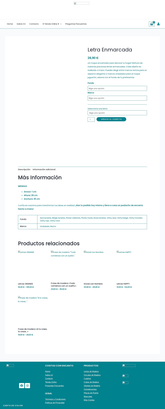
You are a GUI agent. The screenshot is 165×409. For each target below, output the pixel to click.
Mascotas (88, 396)
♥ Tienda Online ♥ (51, 24)
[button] (60, 23)
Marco (91, 92)
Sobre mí (21, 24)
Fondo (91, 83)
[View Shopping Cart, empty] (151, 23)
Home (10, 24)
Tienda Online (51, 382)
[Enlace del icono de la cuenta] (158, 24)
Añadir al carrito (111, 119)
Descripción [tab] (24, 169)
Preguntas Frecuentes (76, 24)
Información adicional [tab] (44, 169)
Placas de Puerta (91, 393)
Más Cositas (89, 400)
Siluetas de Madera (92, 386)
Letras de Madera (91, 371)
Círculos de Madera (92, 375)
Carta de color (13, 405)
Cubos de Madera (91, 382)
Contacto (34, 24)
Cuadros (87, 378)
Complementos (90, 389)
